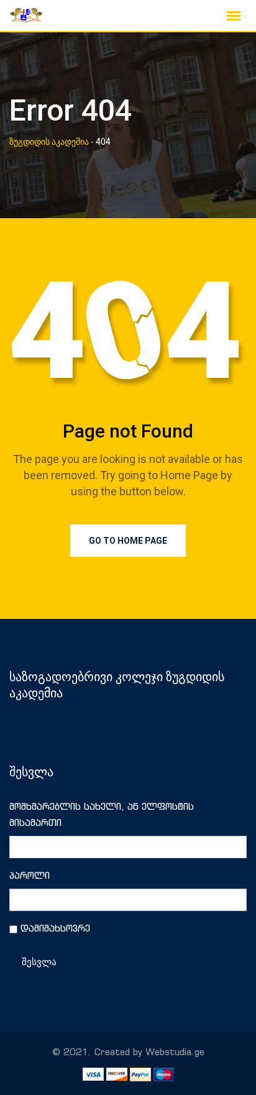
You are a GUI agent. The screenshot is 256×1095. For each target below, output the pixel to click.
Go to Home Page (128, 541)
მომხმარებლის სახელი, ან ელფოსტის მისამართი (101, 814)
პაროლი (29, 875)
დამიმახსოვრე (55, 928)
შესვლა (39, 962)
